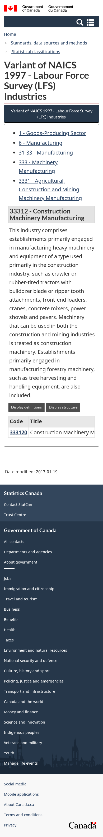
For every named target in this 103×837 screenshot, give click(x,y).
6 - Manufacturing (40, 142)
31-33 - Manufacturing (46, 152)
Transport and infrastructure (29, 691)
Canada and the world (23, 701)
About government (20, 562)
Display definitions (26, 407)
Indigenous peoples (21, 732)
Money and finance (21, 711)
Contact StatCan (18, 504)
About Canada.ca (19, 804)
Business (12, 609)
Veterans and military (23, 742)
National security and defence (30, 660)
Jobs (7, 578)
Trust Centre (15, 514)
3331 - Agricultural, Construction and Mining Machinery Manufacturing (50, 189)
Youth (9, 752)
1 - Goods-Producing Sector (52, 133)
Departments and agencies (28, 551)
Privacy (10, 825)
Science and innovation (24, 722)
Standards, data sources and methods (49, 43)
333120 (18, 432)
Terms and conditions (23, 814)
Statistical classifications (35, 51)
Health (10, 629)
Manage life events (21, 763)
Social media (15, 783)
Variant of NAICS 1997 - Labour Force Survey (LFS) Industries (51, 113)
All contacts (14, 541)
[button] (52, 22)
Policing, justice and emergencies (34, 681)
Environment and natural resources (35, 650)
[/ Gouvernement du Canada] (38, 9)
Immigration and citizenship (29, 588)
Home (10, 34)
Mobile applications (21, 794)
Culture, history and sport (27, 670)
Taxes (9, 639)
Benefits (11, 619)
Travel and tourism (21, 598)
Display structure (63, 407)
